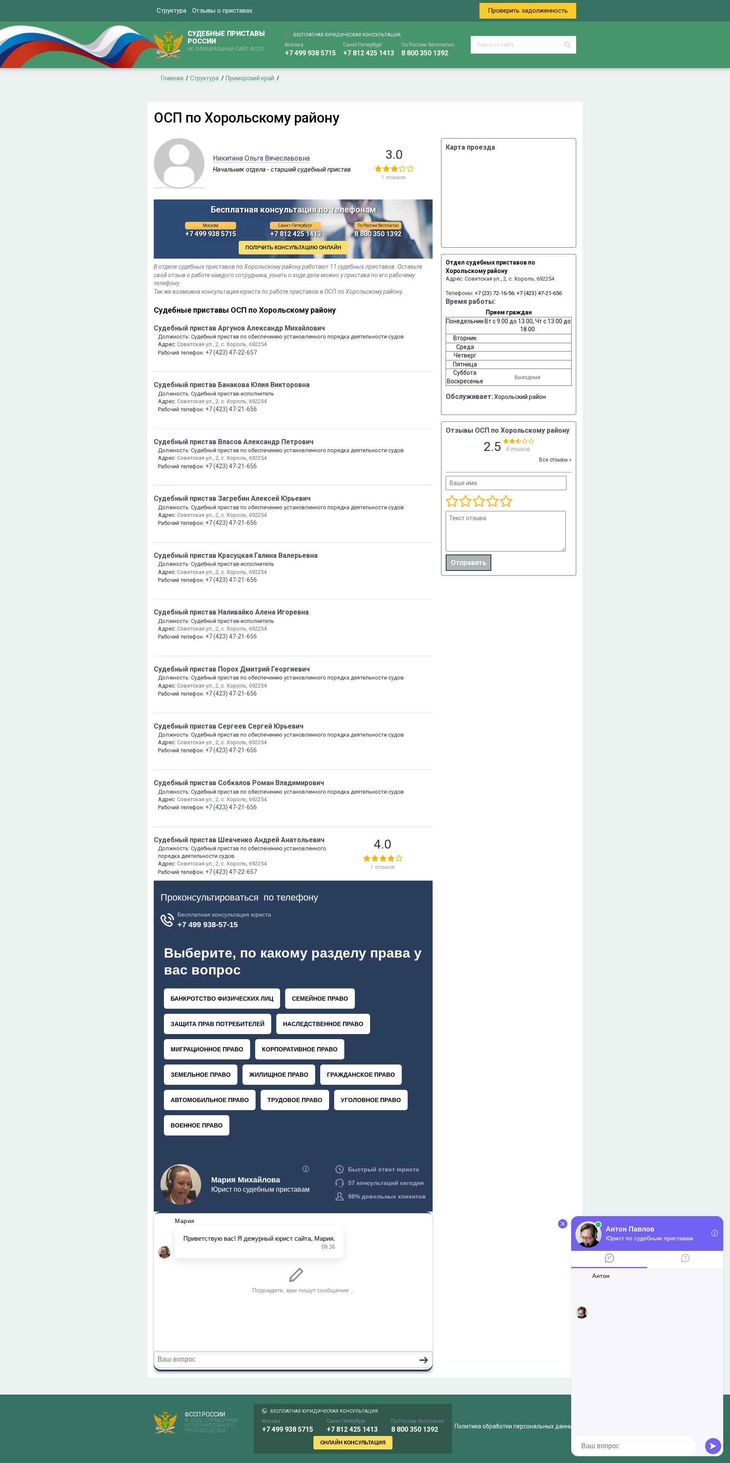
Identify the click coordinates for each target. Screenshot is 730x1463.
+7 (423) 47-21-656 (539, 293)
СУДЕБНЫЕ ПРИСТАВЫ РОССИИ (226, 41)
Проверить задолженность (528, 10)
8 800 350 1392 (424, 53)
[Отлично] (492, 502)
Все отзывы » (555, 460)
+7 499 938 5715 (310, 53)
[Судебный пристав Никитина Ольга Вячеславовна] (179, 183)
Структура (171, 10)
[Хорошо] (478, 502)
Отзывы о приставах (222, 10)
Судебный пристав (239, 328)
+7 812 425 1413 (368, 53)
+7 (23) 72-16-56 (494, 293)
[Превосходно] (505, 502)
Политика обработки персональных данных (515, 1426)
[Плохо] (465, 502)
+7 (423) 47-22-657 (231, 352)
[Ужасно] (452, 502)
